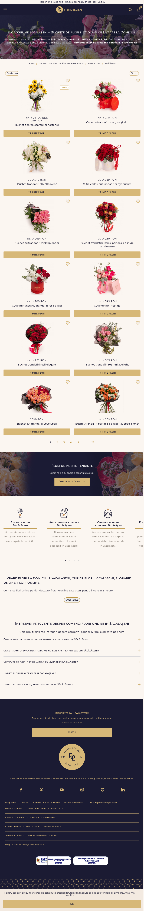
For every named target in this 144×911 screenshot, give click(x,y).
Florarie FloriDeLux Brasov (46, 803)
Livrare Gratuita (13, 827)
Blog (7, 845)
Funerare (34, 818)
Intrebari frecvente (74, 803)
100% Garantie (33, 827)
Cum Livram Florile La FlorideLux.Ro (45, 809)
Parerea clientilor (14, 809)
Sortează (12, 73)
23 (92, 442)
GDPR (54, 836)
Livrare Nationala (52, 827)
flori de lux (69, 9)
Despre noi (11, 803)
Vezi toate (72, 600)
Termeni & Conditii (14, 836)
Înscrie (72, 732)
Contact (25, 803)
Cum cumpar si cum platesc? (102, 803)
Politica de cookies (37, 836)
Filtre (133, 73)
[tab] (65, 560)
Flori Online (49, 818)
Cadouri (21, 818)
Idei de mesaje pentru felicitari (29, 845)
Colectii (9, 818)
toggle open (5, 10)
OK (72, 904)
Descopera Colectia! (72, 481)
